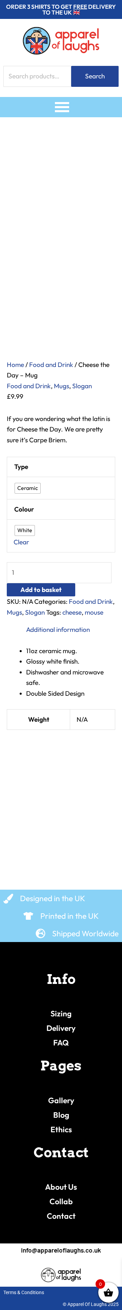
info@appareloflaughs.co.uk (61, 1250)
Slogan (82, 386)
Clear (21, 542)
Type (21, 467)
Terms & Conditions (23, 1292)
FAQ (61, 1042)
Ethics (61, 1129)
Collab (61, 1201)
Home (15, 365)
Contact (61, 1216)
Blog (61, 1115)
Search (95, 76)
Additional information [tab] (58, 629)
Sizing (61, 1013)
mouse (94, 612)
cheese (72, 612)
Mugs (61, 386)
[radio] (27, 488)
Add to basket (41, 590)
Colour (24, 509)
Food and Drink (51, 365)
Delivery (61, 1028)
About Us (61, 1187)
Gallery (61, 1100)
